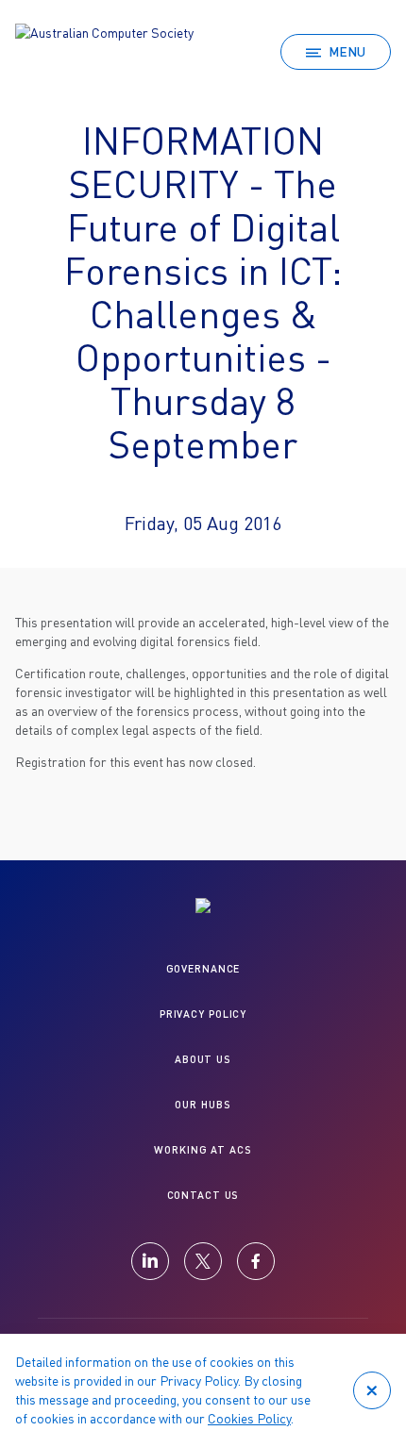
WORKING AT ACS (202, 1149)
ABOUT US (203, 1059)
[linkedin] (150, 1261)
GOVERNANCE (203, 968)
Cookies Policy (249, 1418)
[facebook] (256, 1261)
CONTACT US (203, 1195)
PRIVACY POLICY (203, 1013)
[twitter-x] (203, 1261)
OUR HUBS (202, 1104)
